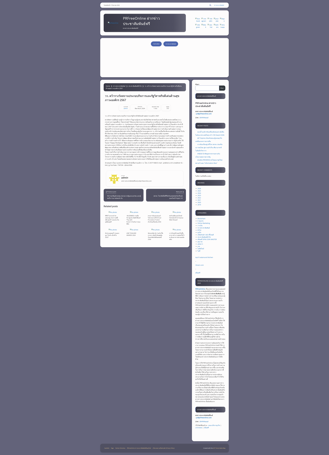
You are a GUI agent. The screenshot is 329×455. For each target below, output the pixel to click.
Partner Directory (120, 448)
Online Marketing (203, 223)
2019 (199, 205)
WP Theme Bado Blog (219, 448)
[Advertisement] (164, 61)
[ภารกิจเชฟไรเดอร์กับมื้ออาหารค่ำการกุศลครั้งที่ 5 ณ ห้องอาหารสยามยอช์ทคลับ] (177, 229)
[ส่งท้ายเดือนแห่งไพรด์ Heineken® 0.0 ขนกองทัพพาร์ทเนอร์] (177, 212)
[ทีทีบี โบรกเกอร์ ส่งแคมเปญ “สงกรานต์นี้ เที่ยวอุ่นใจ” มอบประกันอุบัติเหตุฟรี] (113, 212)
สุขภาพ (199, 242)
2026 (199, 188)
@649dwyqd (204, 118)
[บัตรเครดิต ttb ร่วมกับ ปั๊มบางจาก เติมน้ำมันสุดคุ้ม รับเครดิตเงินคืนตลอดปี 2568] (155, 229)
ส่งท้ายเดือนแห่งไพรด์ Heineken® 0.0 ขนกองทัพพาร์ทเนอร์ (176, 218)
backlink (107, 448)
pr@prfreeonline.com (204, 114)
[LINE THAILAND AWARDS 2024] (134, 229)
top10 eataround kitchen (204, 257)
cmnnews (198, 428)
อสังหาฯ (200, 244)
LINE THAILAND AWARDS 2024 (131, 234)
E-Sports (200, 221)
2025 (199, 191)
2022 (199, 198)
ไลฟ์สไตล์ (200, 249)
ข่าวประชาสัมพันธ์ (219, 5)
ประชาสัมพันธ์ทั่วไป (135, 86)
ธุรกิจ (199, 232)
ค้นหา (197, 84)
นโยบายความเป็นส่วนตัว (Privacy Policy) (163, 448)
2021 (199, 200)
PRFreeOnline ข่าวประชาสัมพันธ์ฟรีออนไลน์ (139, 448)
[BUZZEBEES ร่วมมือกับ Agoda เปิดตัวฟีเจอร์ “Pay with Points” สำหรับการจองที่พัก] (134, 212)
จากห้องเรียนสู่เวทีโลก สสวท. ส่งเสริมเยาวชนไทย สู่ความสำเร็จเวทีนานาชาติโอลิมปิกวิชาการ (208, 147)
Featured (156, 44)
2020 (199, 202)
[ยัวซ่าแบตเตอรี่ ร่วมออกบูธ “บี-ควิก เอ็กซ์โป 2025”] (113, 229)
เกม (198, 246)
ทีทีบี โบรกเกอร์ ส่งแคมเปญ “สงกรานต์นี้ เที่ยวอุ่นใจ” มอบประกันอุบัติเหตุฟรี (112, 219)
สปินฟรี (197, 273)
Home (108, 86)
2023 (199, 195)
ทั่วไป (199, 230)
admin (126, 108)
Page (112, 448)
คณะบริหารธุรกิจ (214, 425)
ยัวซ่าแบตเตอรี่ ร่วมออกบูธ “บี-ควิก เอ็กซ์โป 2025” (112, 235)
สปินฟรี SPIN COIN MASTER (207, 239)
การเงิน (199, 225)
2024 (199, 193)
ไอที (198, 251)
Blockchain (201, 219)
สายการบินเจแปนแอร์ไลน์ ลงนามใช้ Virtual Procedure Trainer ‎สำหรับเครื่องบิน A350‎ (154, 219)
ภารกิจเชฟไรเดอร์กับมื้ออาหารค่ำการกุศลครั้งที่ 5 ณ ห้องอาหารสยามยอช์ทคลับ (176, 236)
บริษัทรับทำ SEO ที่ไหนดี (205, 235)
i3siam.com (199, 265)
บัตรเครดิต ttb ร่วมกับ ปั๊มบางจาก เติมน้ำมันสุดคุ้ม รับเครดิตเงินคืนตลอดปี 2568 (155, 236)
